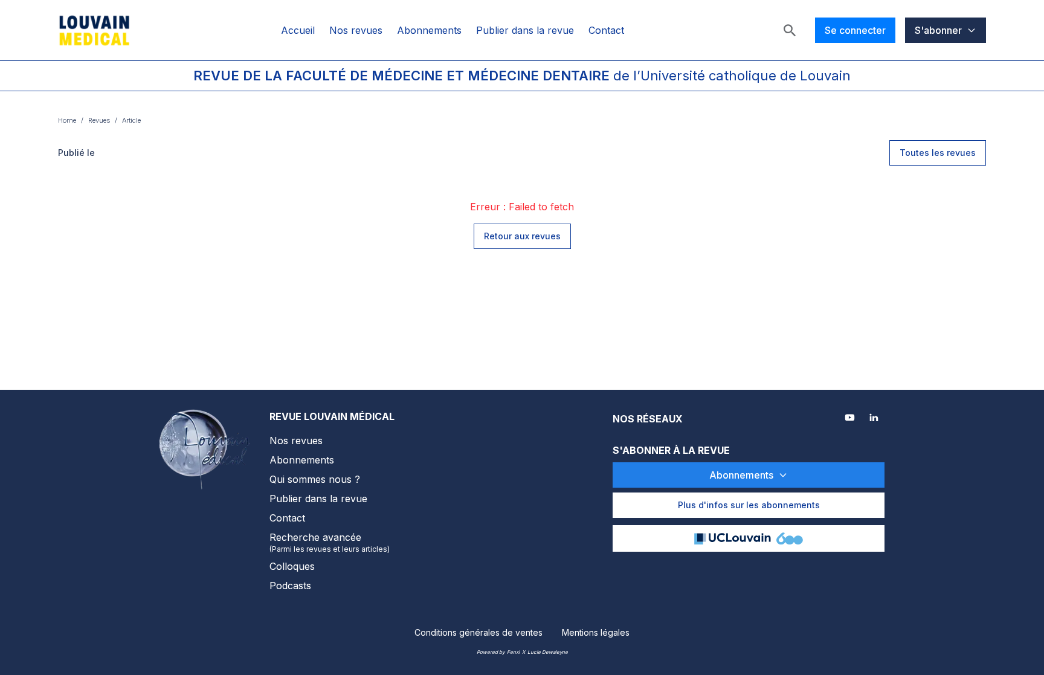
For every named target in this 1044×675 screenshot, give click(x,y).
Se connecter (855, 30)
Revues (99, 120)
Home (67, 120)
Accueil (298, 30)
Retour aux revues (522, 236)
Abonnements (429, 30)
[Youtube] (850, 418)
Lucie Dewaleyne (547, 652)
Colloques (292, 566)
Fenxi (513, 652)
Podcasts (290, 586)
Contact (606, 30)
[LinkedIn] (874, 418)
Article (131, 120)
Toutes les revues (938, 152)
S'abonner (938, 30)
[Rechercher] (789, 30)
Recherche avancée (329, 542)
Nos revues (355, 30)
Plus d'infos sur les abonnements (749, 505)
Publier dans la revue (525, 30)
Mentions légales (596, 632)
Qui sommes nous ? (314, 479)
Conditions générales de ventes (478, 632)
